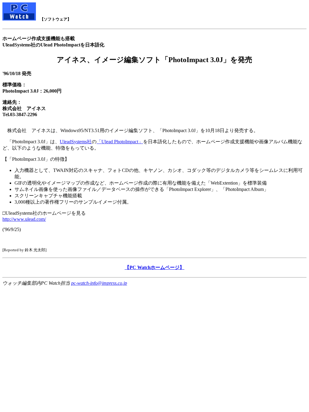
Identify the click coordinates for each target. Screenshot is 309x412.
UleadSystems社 (76, 141)
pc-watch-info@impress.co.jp (99, 283)
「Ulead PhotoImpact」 (120, 141)
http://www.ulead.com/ (24, 219)
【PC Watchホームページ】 (154, 267)
